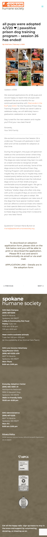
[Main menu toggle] (42, 6)
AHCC (14, 106)
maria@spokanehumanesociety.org (19, 228)
